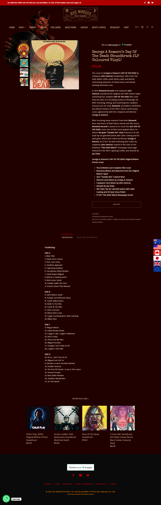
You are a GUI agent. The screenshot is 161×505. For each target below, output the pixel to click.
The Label (56, 28)
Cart (126, 28)
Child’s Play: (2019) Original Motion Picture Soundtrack (37, 437)
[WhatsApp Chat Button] (6, 498)
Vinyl (111, 216)
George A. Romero (112, 219)
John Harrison (130, 219)
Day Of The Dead (101, 219)
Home (12, 28)
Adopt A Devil (99, 28)
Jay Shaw (122, 219)
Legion (84, 28)
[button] (137, 27)
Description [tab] (67, 238)
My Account (67, 484)
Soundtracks (104, 216)
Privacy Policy (101, 484)
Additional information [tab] (87, 238)
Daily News (70, 28)
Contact (113, 484)
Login (57, 484)
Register (48, 484)
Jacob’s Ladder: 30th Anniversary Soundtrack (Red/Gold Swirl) (65, 437)
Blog (44, 28)
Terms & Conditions (84, 484)
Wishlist (115, 28)
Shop (21, 28)
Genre (32, 28)
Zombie (100, 222)
